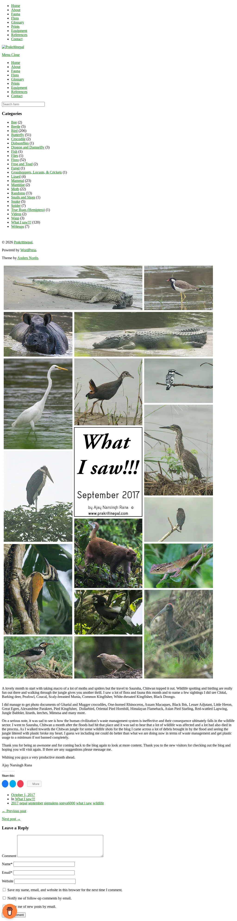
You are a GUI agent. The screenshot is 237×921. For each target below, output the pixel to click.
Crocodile (18, 139)
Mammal (17, 181)
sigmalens (51, 803)
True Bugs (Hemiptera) (28, 210)
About (15, 10)
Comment (9, 856)
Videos (16, 214)
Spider (16, 206)
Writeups (17, 226)
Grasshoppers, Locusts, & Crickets (36, 172)
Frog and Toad (22, 164)
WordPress (28, 250)
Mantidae (18, 185)
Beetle (15, 126)
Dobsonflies (20, 143)
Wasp (15, 218)
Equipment (19, 31)
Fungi (15, 168)
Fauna (15, 14)
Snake (15, 201)
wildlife (98, 803)
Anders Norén (27, 258)
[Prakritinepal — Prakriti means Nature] (13, 47)
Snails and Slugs (23, 197)
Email (7, 872)
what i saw (84, 803)
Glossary (17, 22)
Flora (15, 18)
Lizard (16, 176)
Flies (14, 156)
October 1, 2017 (23, 795)
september (35, 803)
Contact (16, 39)
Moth (15, 189)
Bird (14, 131)
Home (15, 6)
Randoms (18, 193)
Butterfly (17, 135)
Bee (14, 122)
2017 (15, 803)
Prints (15, 26)
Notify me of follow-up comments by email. (39, 898)
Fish (14, 151)
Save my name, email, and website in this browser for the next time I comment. (64, 890)
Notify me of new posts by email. (31, 907)
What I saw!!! (21, 222)
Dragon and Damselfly (27, 147)
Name (7, 864)
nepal (23, 803)
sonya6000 (67, 803)
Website (7, 881)
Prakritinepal (23, 242)
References (19, 35)
